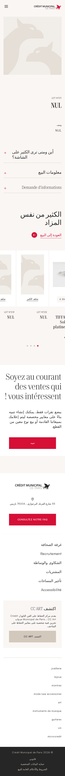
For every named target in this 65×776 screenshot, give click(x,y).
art (60, 702)
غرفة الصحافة (51, 544)
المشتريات (54, 572)
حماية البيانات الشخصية (32, 763)
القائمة (6, 6)
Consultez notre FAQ (28, 520)
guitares (57, 719)
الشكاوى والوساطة (47, 562)
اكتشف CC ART (31, 637)
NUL (43, 317)
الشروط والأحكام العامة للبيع (32, 769)
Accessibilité (51, 590)
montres (57, 685)
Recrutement (51, 553)
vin (60, 727)
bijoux (58, 676)
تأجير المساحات (50, 581)
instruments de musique (47, 710)
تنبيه (24, 443)
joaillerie (56, 668)
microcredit (55, 736)
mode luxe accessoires (48, 693)
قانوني (32, 758)
